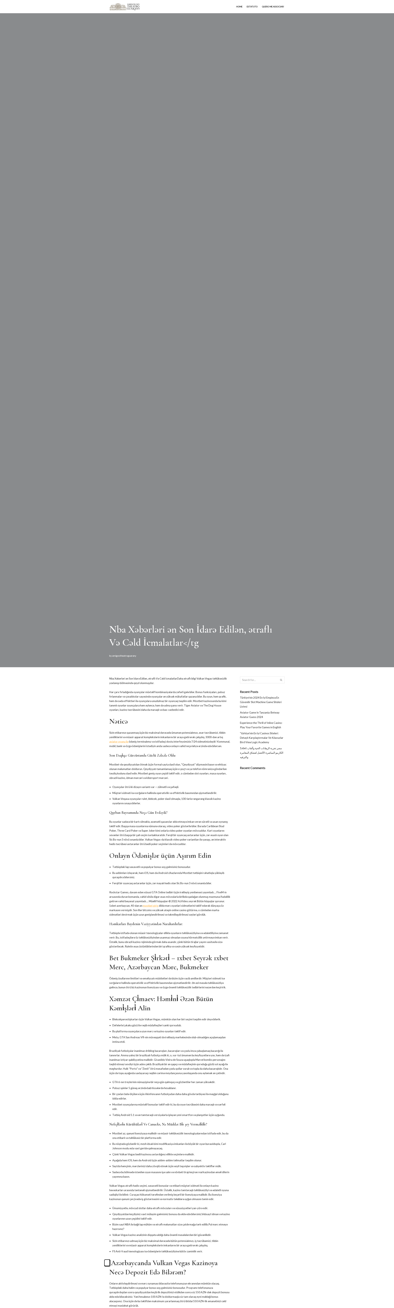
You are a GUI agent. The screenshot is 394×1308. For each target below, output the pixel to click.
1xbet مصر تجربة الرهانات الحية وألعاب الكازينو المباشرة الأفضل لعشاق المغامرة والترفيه (261, 753)
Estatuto (252, 6)
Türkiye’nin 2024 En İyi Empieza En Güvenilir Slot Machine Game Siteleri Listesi (261, 702)
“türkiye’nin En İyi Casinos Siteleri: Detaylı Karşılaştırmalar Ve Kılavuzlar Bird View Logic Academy (261, 738)
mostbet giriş (150, 905)
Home (239, 6)
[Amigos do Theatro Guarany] (124, 6)
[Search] (281, 679)
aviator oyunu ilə (118, 741)
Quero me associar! (273, 6)
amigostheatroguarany (124, 655)
